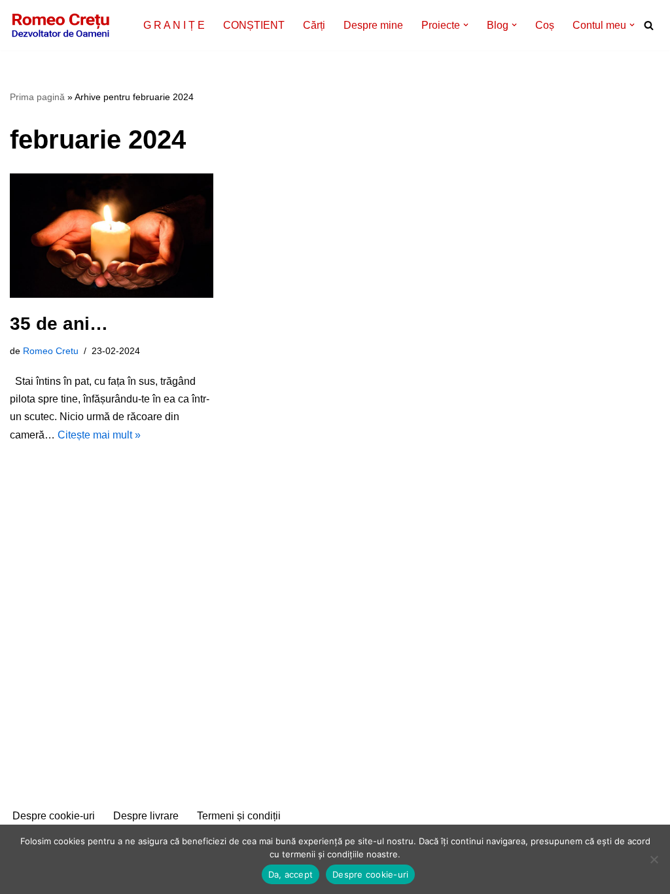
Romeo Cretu (51, 351)
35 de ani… (59, 323)
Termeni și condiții (239, 815)
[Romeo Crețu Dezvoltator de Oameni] (60, 25)
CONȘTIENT (254, 25)
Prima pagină (37, 97)
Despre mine (373, 25)
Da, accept (290, 874)
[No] (653, 859)
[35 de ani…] (111, 235)
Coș (544, 25)
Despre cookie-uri (53, 815)
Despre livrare (146, 815)
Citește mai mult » (99, 434)
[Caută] (649, 25)
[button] (465, 24)
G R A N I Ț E (174, 25)
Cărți (314, 25)
